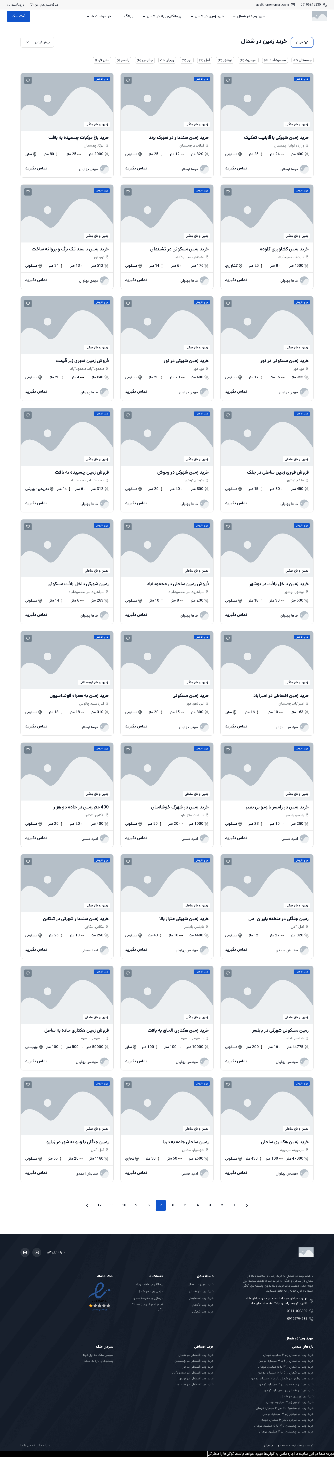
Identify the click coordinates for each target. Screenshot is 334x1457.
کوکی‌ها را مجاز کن (221, 1453)
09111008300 (297, 1311)
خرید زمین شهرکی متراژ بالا (184, 919)
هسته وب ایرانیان (276, 1445)
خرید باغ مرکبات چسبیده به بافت (78, 138)
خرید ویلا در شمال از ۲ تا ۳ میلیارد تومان (286, 1361)
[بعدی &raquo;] (87, 1205)
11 (112, 1205)
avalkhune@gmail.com (272, 4)
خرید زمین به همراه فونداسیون (79, 696)
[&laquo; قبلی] (246, 1205)
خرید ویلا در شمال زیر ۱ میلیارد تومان (289, 1390)
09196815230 (311, 4)
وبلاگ (128, 16)
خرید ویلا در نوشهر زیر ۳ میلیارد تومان (288, 1414)
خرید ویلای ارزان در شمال (297, 1396)
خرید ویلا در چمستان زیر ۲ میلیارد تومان (286, 1431)
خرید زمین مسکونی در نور (284, 361)
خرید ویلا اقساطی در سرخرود (195, 1384)
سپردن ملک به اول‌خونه (98, 1355)
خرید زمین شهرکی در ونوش (183, 472)
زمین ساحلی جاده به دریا (186, 1142)
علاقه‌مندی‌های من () (44, 4)
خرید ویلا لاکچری (203, 1305)
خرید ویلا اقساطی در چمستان (194, 1361)
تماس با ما (27, 1445)
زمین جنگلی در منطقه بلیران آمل (278, 919)
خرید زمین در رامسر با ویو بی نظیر (277, 807)
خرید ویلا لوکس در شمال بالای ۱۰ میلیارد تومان (282, 1378)
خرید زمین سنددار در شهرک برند (179, 138)
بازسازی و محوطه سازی (148, 1298)
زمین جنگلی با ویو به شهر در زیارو (77, 1142)
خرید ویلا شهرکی (203, 1311)
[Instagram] (25, 1252)
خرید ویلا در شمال (251, 16)
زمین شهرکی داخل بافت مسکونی (78, 584)
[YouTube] (36, 1252)
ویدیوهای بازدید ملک (99, 1361)
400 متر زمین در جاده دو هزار (81, 807)
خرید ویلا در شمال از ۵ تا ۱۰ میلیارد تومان (286, 1372)
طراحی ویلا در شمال (150, 1291)
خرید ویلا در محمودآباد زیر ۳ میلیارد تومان (285, 1408)
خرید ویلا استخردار (201, 1298)
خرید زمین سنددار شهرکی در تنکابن (76, 919)
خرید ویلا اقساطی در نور (198, 1366)
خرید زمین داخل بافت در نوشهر (279, 584)
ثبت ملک (18, 16)
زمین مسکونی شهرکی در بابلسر (280, 1030)
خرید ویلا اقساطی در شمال (196, 1355)
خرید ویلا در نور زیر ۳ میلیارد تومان (290, 1402)
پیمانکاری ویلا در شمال (164, 16)
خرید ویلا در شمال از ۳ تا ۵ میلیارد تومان (286, 1366)
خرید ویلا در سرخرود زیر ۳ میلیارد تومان (287, 1420)
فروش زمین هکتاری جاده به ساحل (76, 1030)
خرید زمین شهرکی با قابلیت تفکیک (276, 138)
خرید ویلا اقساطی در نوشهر (196, 1378)
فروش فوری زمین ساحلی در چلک (278, 472)
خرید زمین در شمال (209, 16)
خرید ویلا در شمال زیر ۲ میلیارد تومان (288, 1355)
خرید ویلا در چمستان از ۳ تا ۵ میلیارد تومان (284, 1425)
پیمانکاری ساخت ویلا (150, 1284)
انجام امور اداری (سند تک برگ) (147, 1307)
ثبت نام (12, 4)
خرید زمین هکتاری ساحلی (285, 1142)
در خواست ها (101, 16)
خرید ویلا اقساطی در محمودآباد (193, 1372)
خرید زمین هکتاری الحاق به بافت (178, 1030)
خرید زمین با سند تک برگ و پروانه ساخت (70, 249)
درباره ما (44, 1445)
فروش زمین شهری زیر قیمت (82, 361)
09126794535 (297, 1319)
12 (99, 1205)
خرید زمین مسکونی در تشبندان (179, 249)
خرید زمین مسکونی (190, 696)
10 (124, 1205)
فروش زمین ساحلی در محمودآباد (178, 584)
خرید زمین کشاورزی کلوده (284, 249)
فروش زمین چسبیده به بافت (82, 472)
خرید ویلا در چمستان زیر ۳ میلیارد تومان (286, 1384)
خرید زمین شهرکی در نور (186, 361)
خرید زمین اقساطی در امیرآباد (281, 696)
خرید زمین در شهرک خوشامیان (180, 807)
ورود (21, 4)
